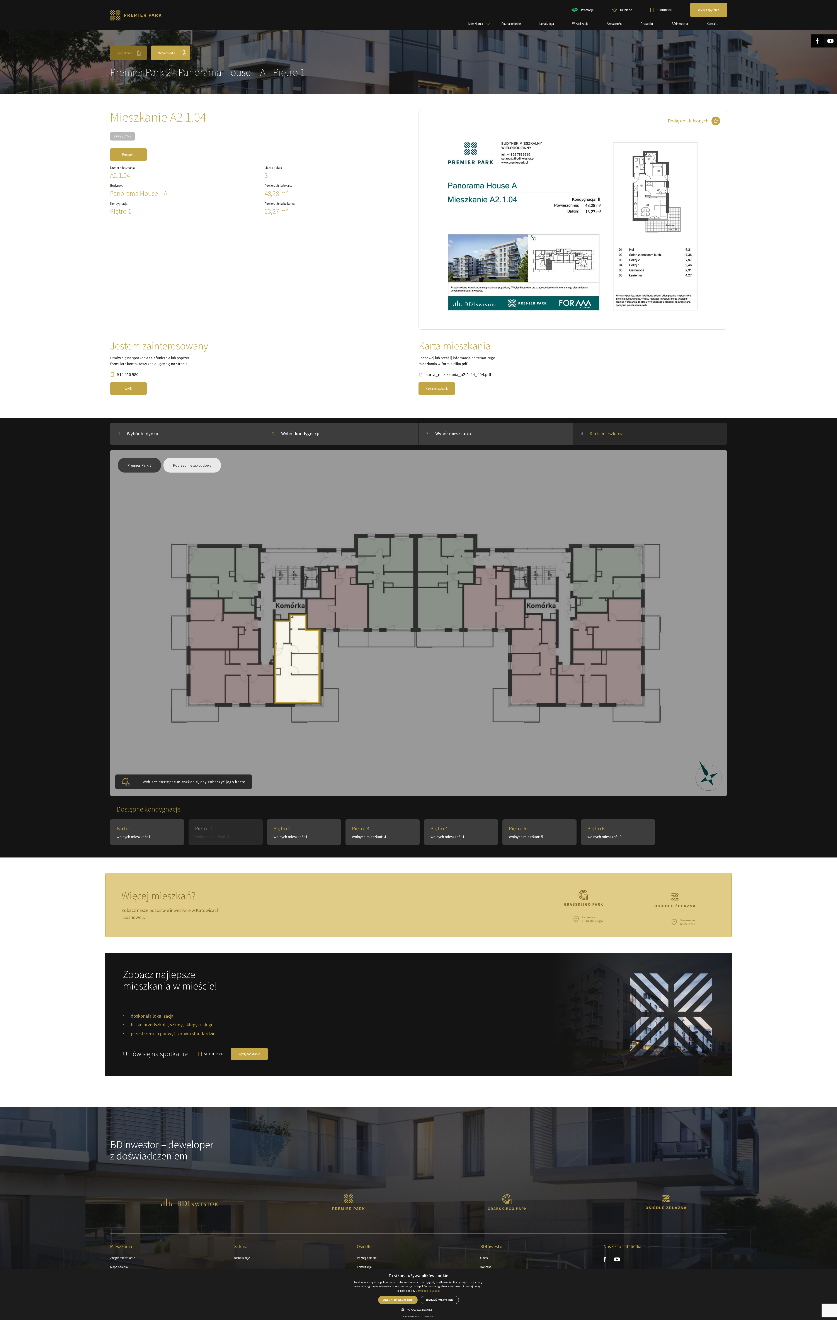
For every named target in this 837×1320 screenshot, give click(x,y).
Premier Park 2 (139, 465)
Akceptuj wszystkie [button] (398, 1300)
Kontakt (486, 1267)
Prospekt (128, 155)
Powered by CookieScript (418, 1316)
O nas (484, 1258)
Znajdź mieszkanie (122, 1258)
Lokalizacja (364, 1267)
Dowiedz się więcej (428, 1291)
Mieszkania (124, 53)
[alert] (418, 1294)
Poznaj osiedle (367, 1258)
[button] (418, 1309)
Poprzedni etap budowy (192, 465)
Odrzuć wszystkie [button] (439, 1300)
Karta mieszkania (436, 388)
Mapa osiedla (166, 53)
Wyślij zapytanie (249, 1054)
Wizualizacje (241, 1258)
